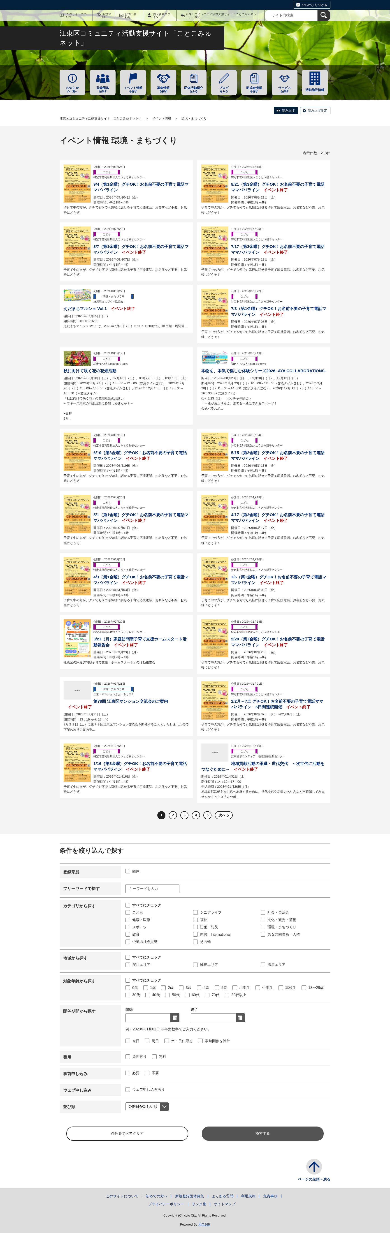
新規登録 (106, 15)
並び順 (69, 1106)
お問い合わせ (131, 15)
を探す (102, 89)
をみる (193, 89)
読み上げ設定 (317, 110)
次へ (222, 815)
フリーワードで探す (81, 888)
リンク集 (199, 1204)
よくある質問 (222, 1196)
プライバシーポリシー (166, 1204)
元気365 (204, 1224)
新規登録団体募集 (189, 1196)
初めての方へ (156, 1196)
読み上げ (288, 110)
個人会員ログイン (161, 15)
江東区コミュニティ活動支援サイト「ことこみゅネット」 (101, 118)
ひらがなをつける (314, 5)
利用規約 (248, 1196)
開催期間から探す (79, 1011)
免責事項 (270, 1196)
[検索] (323, 15)
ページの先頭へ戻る (314, 1179)
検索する (262, 1133)
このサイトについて (76, 15)
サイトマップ (224, 1204)
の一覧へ (72, 89)
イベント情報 (161, 118)
